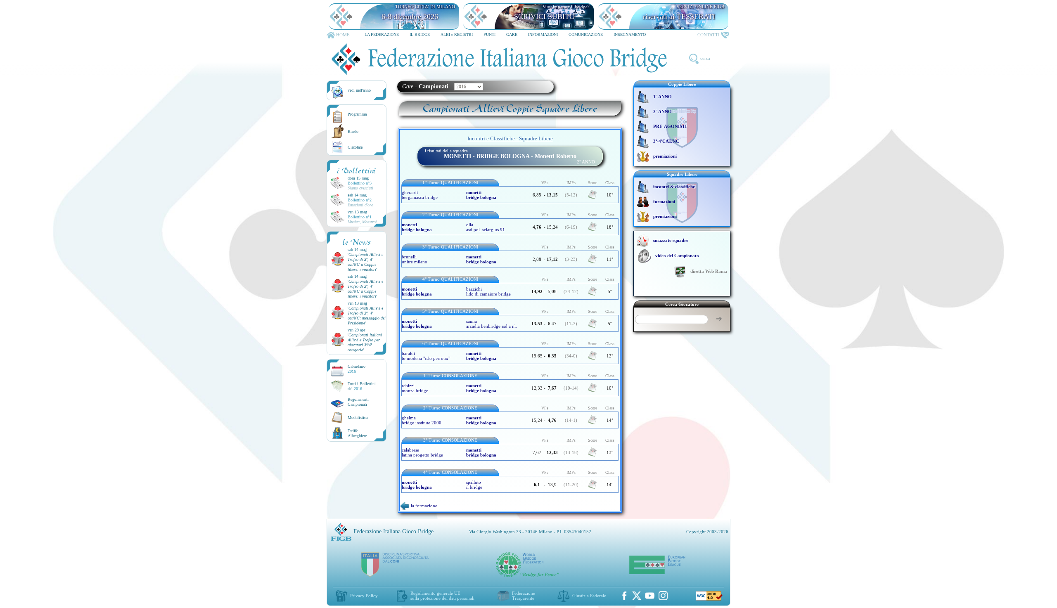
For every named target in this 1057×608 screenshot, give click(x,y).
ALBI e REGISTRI (457, 34)
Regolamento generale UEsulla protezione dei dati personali (442, 596)
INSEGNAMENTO (630, 34)
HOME (343, 34)
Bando (353, 131)
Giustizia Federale (589, 595)
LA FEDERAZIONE (382, 34)
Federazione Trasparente (523, 596)
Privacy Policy (364, 595)
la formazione (424, 505)
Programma (357, 114)
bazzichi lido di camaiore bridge (488, 291)
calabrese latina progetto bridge (422, 452)
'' (365, 262)
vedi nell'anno (359, 90)
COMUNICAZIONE (586, 34)
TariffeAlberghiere (357, 433)
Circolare (355, 147)
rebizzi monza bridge (415, 388)
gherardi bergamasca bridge (420, 195)
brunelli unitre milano (414, 259)
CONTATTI (708, 34)
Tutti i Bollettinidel (362, 386)
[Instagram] (663, 596)
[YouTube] (650, 596)
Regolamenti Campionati (358, 402)
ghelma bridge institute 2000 (421, 420)
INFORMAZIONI (543, 34)
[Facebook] (624, 596)
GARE (511, 34)
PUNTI (489, 34)
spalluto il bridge (474, 485)
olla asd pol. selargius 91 (485, 227)
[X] (637, 596)
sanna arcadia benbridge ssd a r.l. (491, 324)
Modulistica (357, 417)
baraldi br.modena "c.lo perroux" (426, 356)
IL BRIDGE (420, 34)
